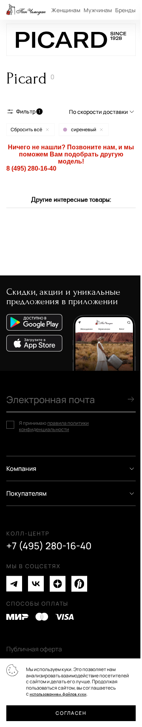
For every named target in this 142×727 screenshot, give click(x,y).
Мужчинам (98, 10)
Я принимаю (54, 426)
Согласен (71, 713)
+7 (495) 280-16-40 (49, 545)
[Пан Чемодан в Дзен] (57, 584)
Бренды (125, 10)
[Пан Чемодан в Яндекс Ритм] (79, 584)
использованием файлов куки (58, 694)
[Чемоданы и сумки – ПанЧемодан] (26, 10)
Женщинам (65, 10)
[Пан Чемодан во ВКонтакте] (36, 584)
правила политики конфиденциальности (54, 426)
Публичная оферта (34, 649)
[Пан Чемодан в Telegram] (14, 584)
